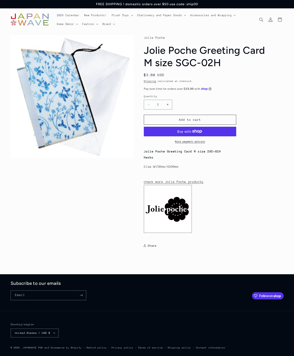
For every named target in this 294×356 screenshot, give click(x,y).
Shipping (150, 81)
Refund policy (97, 347)
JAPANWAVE (30, 347)
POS (40, 347)
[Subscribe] (81, 295)
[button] (122, 15)
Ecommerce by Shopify (66, 347)
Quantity (150, 96)
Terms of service (150, 347)
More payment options (190, 141)
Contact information (210, 347)
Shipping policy (179, 347)
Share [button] (152, 245)
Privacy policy (122, 347)
